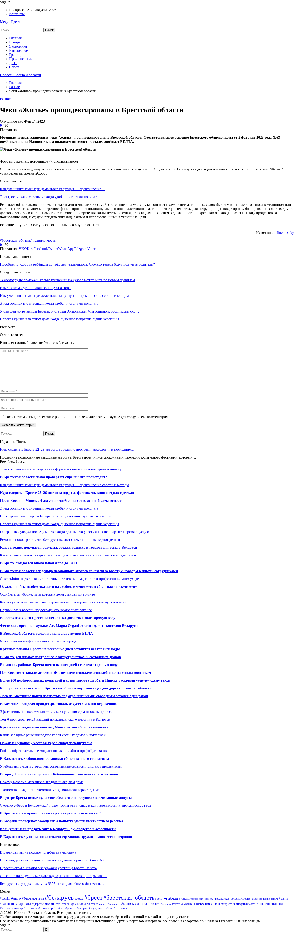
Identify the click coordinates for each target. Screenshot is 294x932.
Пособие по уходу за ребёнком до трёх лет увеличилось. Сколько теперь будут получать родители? (77, 264)
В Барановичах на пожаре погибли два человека (38, 852)
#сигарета (82, 908)
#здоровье (38, 904)
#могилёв (166, 904)
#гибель (171, 898)
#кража (80, 904)
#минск (127, 903)
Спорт (14, 67)
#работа (59, 908)
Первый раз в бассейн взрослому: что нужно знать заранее (46, 610)
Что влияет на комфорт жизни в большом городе (38, 641)
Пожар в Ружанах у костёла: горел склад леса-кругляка (46, 743)
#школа (124, 908)
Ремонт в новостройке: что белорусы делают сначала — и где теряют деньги (60, 540)
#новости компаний (271, 904)
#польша (30, 908)
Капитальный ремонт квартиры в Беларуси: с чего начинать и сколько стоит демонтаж (68, 555)
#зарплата (23, 904)
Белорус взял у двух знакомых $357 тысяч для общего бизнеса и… (52, 884)
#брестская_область (15, 240)
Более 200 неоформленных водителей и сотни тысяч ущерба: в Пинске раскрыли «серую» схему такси (85, 680)
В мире (14, 42)
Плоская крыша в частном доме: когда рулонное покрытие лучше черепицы (59, 524)
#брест (93, 897)
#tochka (5, 898)
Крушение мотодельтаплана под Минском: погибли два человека (54, 727)
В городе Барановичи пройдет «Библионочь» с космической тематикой (59, 774)
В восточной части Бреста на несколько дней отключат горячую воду (57, 618)
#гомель (184, 898)
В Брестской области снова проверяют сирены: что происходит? (53, 477)
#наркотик (228, 904)
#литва (91, 904)
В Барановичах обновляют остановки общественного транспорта (54, 758)
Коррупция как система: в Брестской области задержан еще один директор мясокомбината (75, 688)
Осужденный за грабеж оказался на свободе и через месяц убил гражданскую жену (68, 586)
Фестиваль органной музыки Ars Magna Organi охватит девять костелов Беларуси (69, 626)
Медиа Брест (10, 22)
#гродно (245, 898)
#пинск (5, 908)
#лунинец (101, 904)
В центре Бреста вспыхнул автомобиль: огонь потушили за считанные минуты (66, 798)
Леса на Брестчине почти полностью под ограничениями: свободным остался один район (74, 696)
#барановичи (33, 898)
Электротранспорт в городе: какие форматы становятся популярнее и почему (61, 469)
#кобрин (50, 904)
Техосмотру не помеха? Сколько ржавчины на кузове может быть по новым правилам (67, 280)
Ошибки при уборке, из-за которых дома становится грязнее (47, 594)
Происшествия (20, 59)
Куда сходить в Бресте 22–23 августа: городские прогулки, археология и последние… (67, 449)
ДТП (13, 63)
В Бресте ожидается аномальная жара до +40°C (39, 563)
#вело (159, 898)
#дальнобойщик (259, 898)
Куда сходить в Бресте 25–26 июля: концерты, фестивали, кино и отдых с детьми (67, 493)
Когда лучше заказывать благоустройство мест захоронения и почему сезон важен (64, 602)
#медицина (114, 904)
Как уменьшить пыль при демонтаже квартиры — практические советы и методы (64, 485)
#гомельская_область (201, 898)
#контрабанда (65, 904)
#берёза (79, 898)
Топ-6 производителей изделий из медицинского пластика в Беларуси (55, 719)
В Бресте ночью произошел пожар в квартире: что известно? (50, 813)
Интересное (18, 50)
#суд (93, 908)
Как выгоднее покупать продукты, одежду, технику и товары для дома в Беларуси (68, 547)
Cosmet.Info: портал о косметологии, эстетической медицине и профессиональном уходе (69, 579)
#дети (283, 898)
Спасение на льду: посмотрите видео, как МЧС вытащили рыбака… (53, 876)
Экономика (18, 46)
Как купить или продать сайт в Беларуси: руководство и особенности (58, 829)
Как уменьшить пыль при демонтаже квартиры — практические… (52, 189)
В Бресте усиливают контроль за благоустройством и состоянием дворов (60, 657)
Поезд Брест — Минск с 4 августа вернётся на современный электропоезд (61, 500)
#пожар (17, 908)
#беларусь (59, 897)
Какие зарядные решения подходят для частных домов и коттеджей (53, 735)
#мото (176, 904)
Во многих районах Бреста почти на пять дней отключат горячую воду (59, 665)
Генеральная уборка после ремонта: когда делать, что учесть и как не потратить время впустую (74, 532)
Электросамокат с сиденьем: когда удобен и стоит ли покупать (49, 197)
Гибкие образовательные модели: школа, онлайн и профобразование (53, 751)
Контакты (17, 14)
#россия (70, 908)
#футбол (112, 908)
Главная (15, 38)
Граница (15, 55)
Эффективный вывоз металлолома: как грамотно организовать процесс (56, 712)
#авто (16, 898)
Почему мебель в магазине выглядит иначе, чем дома (41, 782)
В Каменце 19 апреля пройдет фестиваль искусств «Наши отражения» (58, 704)
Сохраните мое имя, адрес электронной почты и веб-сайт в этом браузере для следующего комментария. (87, 417)
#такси (101, 908)
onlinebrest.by (284, 233)
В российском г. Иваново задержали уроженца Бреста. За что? (48, 868)
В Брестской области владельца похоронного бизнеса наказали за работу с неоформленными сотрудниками (89, 571)
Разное (5, 99)
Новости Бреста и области (20, 75)
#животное (7, 904)
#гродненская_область (227, 898)
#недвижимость (43, 240)
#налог (215, 904)
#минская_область (147, 904)
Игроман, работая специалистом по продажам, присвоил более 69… (53, 860)
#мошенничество (195, 903)
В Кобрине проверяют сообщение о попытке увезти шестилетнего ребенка (61, 821)
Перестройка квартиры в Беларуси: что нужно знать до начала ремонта (56, 516)
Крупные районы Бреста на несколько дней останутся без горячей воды (60, 649)
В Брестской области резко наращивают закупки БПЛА (46, 633)
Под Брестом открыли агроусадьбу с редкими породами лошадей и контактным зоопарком (75, 672)
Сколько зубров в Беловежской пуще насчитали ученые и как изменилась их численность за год (75, 805)
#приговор (45, 908)
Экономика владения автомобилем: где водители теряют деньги (50, 790)
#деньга (273, 898)
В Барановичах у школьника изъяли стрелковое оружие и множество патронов (66, 837)
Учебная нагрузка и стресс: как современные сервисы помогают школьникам (61, 766)
